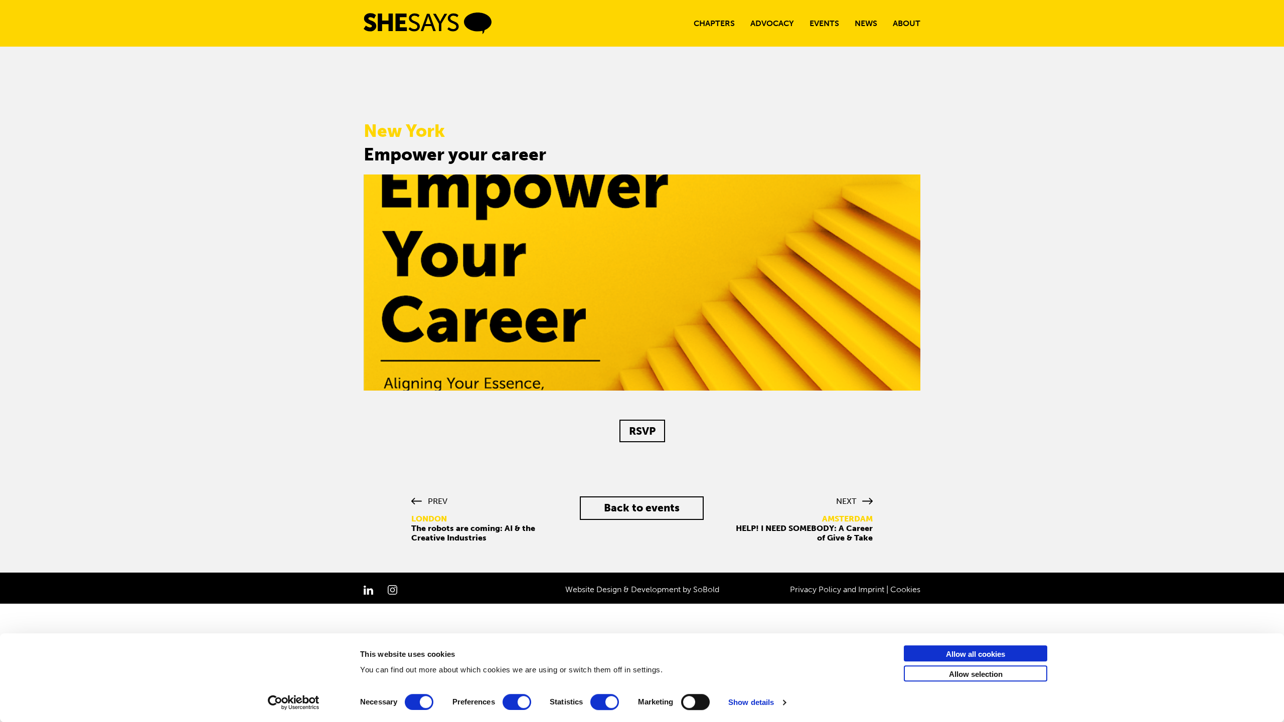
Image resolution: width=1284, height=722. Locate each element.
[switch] (517, 702)
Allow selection (976, 674)
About (906, 23)
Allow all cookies (975, 654)
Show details (751, 702)
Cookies (905, 589)
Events (824, 23)
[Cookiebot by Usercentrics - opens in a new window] (294, 702)
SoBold (706, 589)
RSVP (642, 431)
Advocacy (772, 23)
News (866, 23)
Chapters (714, 23)
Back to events (642, 507)
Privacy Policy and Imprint (837, 589)
